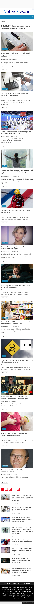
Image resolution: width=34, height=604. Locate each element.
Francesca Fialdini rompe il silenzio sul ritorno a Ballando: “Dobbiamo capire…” (15, 248)
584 (18, 489)
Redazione (27, 583)
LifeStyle (5, 165)
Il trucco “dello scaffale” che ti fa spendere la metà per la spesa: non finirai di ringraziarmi (17, 323)
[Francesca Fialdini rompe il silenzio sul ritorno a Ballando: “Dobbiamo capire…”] (17, 235)
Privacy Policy (17, 583)
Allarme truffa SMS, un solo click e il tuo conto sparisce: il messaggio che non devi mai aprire (14, 397)
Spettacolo (5, 127)
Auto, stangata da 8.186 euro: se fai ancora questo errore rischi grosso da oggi (16, 286)
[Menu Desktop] (2, 17)
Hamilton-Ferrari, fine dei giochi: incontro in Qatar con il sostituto (22, 541)
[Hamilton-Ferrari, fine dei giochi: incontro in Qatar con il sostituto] (17, 198)
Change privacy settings (28, 602)
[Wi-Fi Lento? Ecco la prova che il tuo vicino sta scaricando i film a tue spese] (17, 81)
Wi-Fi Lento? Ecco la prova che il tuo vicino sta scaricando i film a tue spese (14, 94)
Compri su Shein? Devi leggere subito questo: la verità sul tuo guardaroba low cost (17, 361)
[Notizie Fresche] (17, 11)
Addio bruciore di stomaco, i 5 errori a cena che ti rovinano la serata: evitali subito (15, 434)
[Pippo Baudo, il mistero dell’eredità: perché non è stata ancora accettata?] (17, 458)
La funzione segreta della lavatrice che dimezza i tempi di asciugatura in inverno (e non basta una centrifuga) (15, 55)
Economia (5, 48)
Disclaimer (7, 583)
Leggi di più (4, 69)
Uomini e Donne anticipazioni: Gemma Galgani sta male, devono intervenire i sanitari (16, 132)
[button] (32, 17)
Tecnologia (5, 89)
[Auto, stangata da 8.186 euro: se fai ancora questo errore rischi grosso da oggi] (17, 273)
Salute (4, 356)
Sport (4, 206)
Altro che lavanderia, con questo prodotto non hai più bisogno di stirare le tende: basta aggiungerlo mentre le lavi (17, 172)
